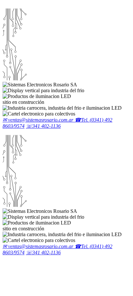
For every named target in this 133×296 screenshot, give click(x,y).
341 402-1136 (43, 126)
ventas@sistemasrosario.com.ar (39, 120)
